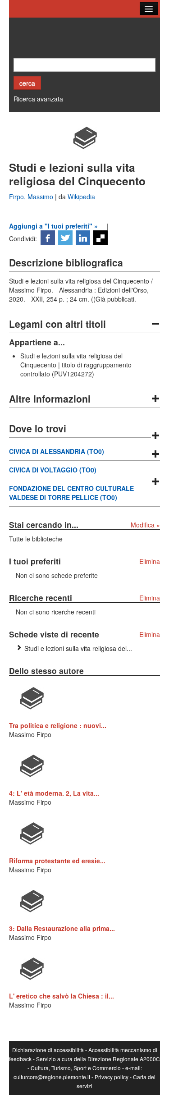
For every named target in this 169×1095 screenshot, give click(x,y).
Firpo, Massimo (32, 196)
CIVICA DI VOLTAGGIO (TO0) (52, 469)
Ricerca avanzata (38, 98)
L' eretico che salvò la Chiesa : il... (61, 995)
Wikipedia (81, 196)
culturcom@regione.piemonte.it (52, 1077)
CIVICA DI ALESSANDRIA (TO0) (56, 451)
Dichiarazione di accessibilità (48, 1050)
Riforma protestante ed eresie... (57, 860)
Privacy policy (111, 1077)
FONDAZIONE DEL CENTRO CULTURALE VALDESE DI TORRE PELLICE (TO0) (71, 493)
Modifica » (145, 524)
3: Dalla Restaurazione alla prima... (62, 928)
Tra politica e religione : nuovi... (57, 725)
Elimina (149, 561)
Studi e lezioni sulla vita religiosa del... (78, 648)
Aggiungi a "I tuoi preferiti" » (53, 225)
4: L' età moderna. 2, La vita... (54, 792)
